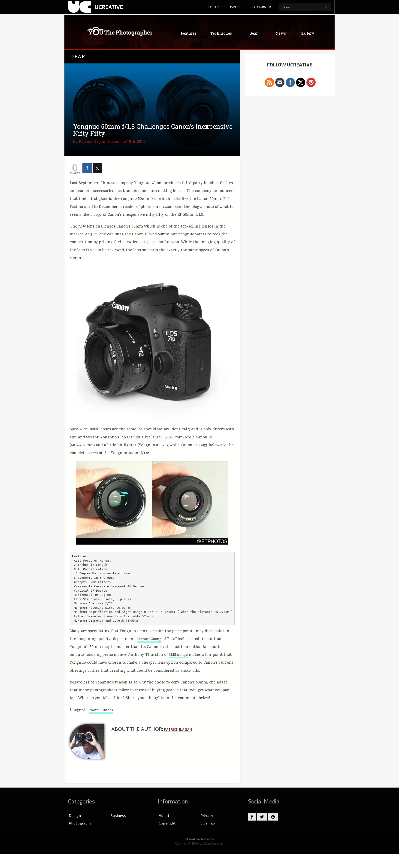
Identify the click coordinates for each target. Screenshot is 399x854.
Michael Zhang (149, 639)
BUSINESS (234, 7)
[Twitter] (97, 168)
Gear (253, 33)
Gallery (307, 33)
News (280, 33)
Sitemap (207, 823)
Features (188, 33)
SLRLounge (178, 655)
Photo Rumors (101, 710)
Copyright (167, 823)
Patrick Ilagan (92, 141)
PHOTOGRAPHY (260, 7)
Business (118, 815)
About (164, 815)
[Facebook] (87, 168)
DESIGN (214, 7)
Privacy (206, 815)
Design (75, 815)
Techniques (221, 33)
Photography (80, 823)
